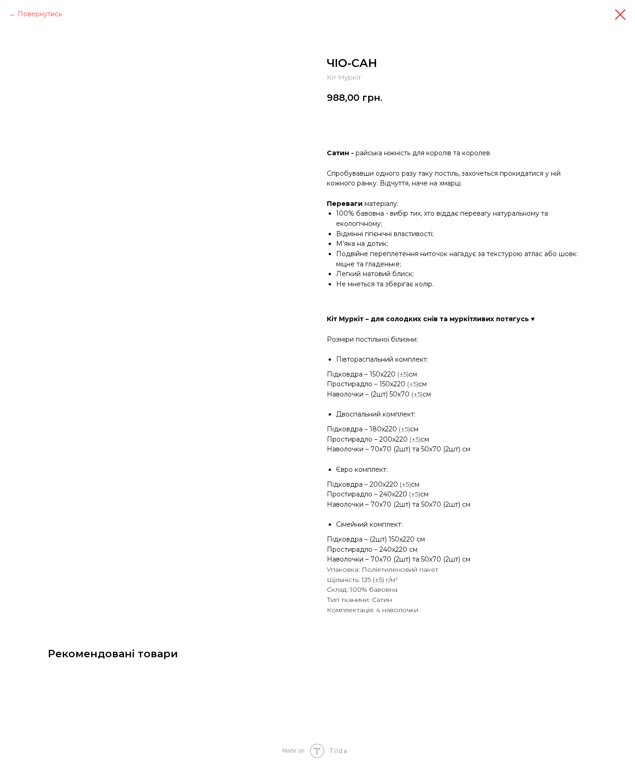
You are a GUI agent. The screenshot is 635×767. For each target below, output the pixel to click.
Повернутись (40, 14)
